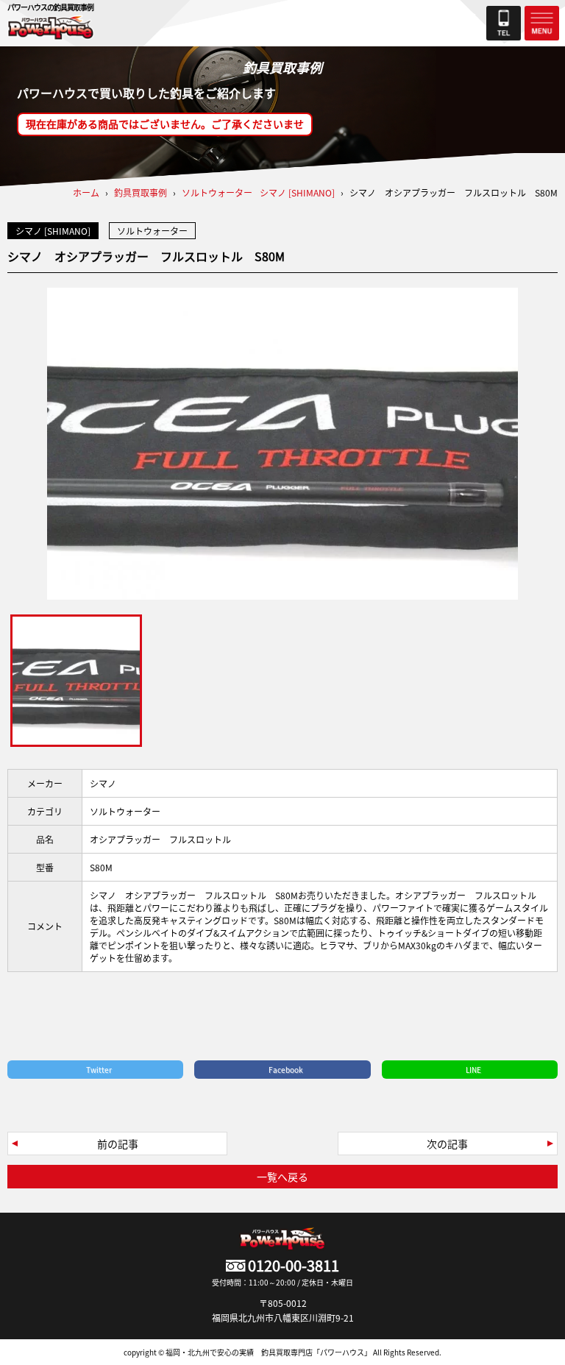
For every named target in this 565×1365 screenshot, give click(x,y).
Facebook (286, 1069)
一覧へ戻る (282, 1176)
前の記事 (117, 1143)
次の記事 (447, 1143)
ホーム (86, 192)
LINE (473, 1069)
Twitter (99, 1069)
